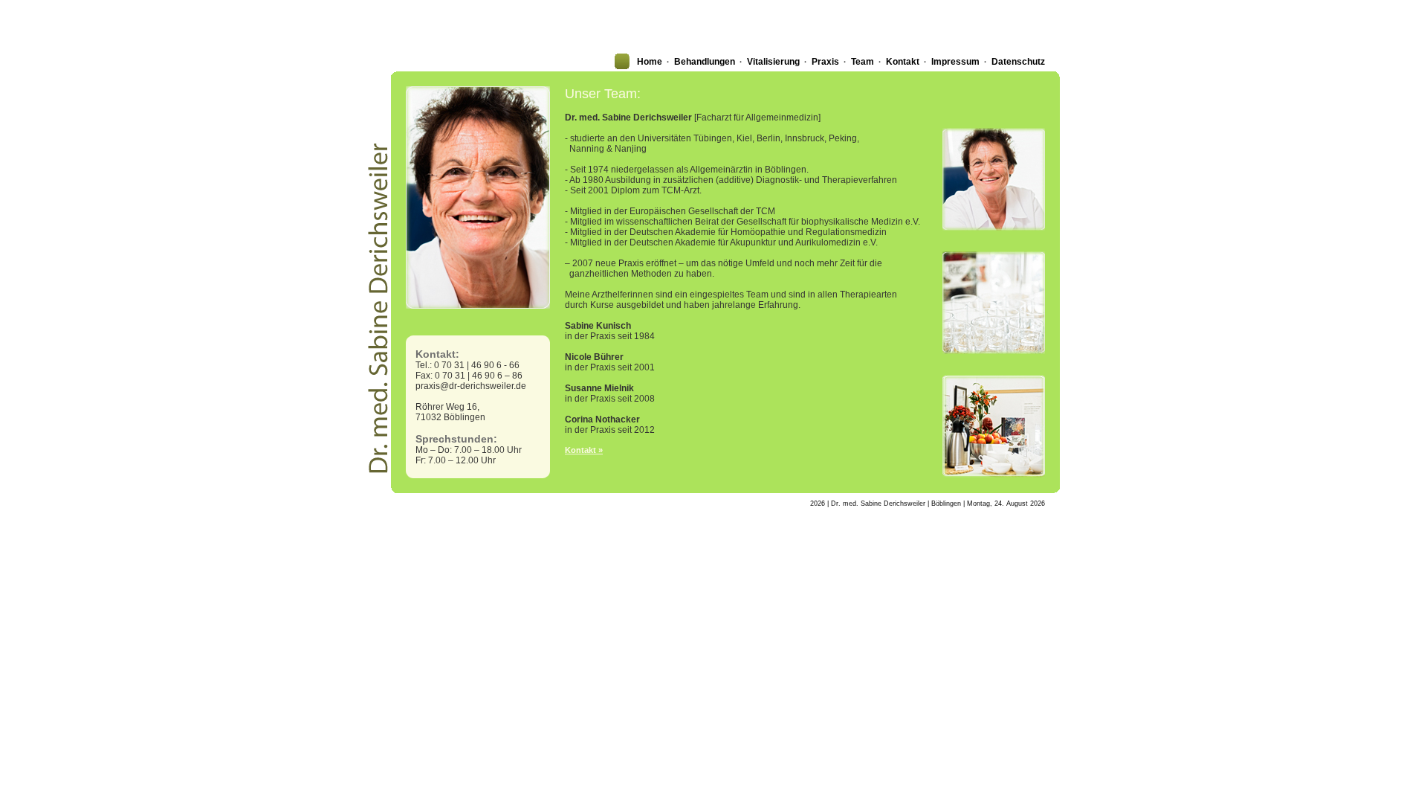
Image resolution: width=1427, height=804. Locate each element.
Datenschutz (1018, 62)
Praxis (825, 62)
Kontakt (902, 62)
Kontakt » (584, 450)
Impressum (955, 62)
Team (862, 62)
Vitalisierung (773, 62)
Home (649, 62)
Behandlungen (704, 62)
